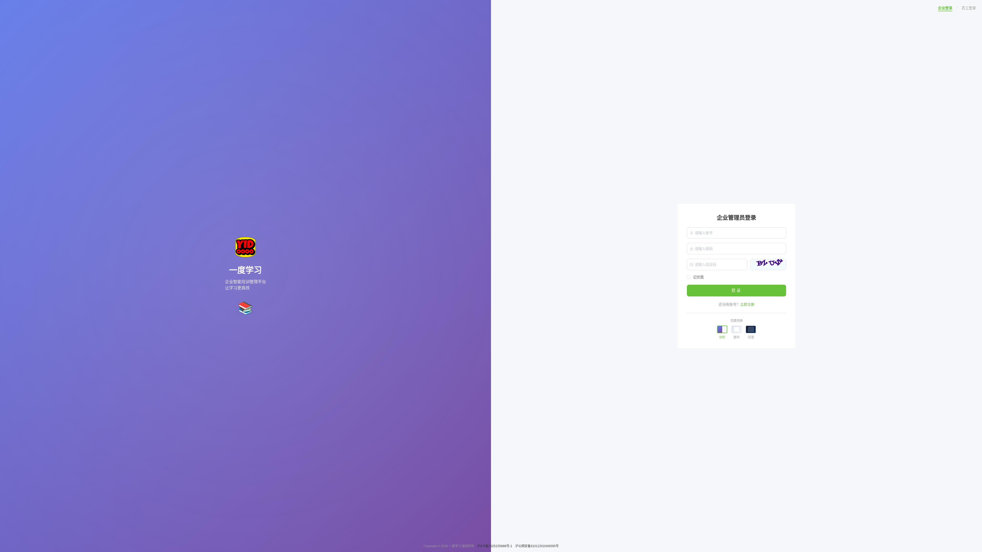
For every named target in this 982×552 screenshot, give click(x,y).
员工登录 (969, 8)
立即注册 (747, 304)
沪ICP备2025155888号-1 (495, 546)
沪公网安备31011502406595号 (537, 546)
